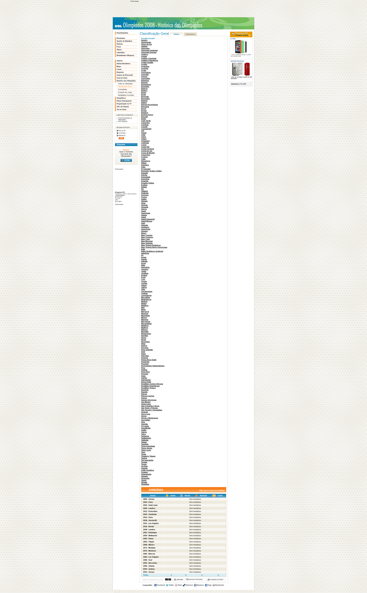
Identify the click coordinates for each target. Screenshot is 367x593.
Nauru (143, 338)
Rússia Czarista (147, 396)
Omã (143, 352)
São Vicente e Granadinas (151, 410)
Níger (143, 344)
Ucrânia (144, 466)
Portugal (144, 374)
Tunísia (144, 458)
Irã (142, 255)
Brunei (144, 111)
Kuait (143, 277)
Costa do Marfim (148, 153)
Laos (143, 279)
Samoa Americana (148, 400)
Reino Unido (146, 382)
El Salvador (146, 169)
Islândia (144, 261)
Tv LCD (243, 84)
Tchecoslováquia (148, 446)
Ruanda (144, 392)
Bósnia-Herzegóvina (149, 105)
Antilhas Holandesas (149, 61)
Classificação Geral (125, 86)
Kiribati (144, 275)
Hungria (144, 231)
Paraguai (145, 364)
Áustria (144, 77)
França (144, 197)
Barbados (145, 87)
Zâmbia (144, 482)
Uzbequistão (146, 474)
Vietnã (143, 480)
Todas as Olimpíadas (125, 84)
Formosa (145, 195)
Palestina (145, 356)
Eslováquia (145, 177)
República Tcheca (148, 388)
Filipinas (144, 191)
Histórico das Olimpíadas (179, 25)
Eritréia (144, 175)
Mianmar (144, 320)
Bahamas (145, 81)
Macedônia (145, 298)
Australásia (146, 73)
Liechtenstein (146, 292)
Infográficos (121, 98)
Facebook (161, 585)
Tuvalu (144, 464)
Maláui (144, 304)
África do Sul (146, 44)
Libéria (144, 288)
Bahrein (144, 83)
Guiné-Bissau (146, 221)
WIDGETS (122, 135)
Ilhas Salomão (147, 243)
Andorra (144, 55)
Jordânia (144, 273)
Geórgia (144, 205)
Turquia (144, 462)
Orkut (179, 585)
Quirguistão (146, 380)
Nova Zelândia (147, 350)
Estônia (144, 185)
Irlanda (144, 259)
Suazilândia (146, 428)
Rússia (144, 394)
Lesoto (144, 282)
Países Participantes (124, 101)
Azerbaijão (145, 79)
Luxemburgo (146, 296)
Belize (143, 93)
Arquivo (120, 61)
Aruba (143, 71)
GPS (116, 200)
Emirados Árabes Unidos (151, 171)
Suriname (145, 436)
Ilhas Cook (145, 239)
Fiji (142, 189)
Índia (143, 249)
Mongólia (145, 332)
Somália (144, 424)
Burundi (144, 117)
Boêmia (144, 101)
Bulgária (144, 113)
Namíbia (144, 336)
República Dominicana (150, 386)
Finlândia (145, 193)
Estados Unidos (147, 183)
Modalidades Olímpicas (125, 55)
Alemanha (145, 48)
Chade (144, 133)
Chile (143, 135)
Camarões (145, 123)
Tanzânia (144, 444)
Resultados (121, 38)
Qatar (143, 376)
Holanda (144, 225)
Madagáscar (146, 300)
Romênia (145, 390)
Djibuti (143, 163)
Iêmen (143, 233)
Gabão (144, 199)
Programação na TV (124, 104)
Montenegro (146, 334)
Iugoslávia (145, 267)
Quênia (144, 378)
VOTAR (127, 160)
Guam (143, 211)
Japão (143, 271)
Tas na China (121, 109)
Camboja (145, 125)
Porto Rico (145, 372)
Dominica (145, 165)
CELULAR (122, 130)
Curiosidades (122, 89)
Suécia (144, 432)
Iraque (143, 257)
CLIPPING (122, 133)
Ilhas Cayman (146, 235)
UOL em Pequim (123, 106)
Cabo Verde (146, 121)
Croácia (144, 157)
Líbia (143, 290)
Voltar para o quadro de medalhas (212, 490)
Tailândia (144, 440)
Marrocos (145, 312)
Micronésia (145, 322)
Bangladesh (146, 85)
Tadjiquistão (146, 438)
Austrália (145, 75)
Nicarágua (145, 342)
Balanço (126, 150)
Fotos (119, 47)
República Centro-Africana (152, 384)
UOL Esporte (122, 121)
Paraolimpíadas (122, 33)
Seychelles (145, 420)
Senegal (144, 412)
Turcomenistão (147, 460)
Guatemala (145, 213)
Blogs (119, 66)
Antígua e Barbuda (148, 59)
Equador (144, 173)
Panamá (144, 358)
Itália (143, 265)
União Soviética (147, 470)
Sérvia (144, 416)
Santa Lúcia (146, 404)
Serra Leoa (145, 414)
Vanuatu (144, 476)
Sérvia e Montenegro (149, 418)
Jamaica (144, 269)
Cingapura (145, 141)
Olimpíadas (190, 34)
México (144, 318)
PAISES (144, 40)
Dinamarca (145, 161)
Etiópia (144, 187)
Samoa (144, 398)
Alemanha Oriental (148, 53)
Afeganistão (146, 42)
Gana (143, 203)
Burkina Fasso (147, 115)
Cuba (143, 159)
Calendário (121, 52)
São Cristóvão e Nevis (150, 406)
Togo (143, 452)
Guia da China (122, 78)
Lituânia (144, 294)
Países (176, 34)
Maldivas (145, 306)
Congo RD (145, 147)
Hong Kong (145, 229)
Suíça (143, 434)
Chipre (144, 139)
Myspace (200, 585)
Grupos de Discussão (125, 75)
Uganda (144, 468)
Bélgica (144, 91)
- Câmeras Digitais (120, 195)
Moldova (144, 328)
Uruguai (144, 472)
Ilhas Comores (147, 237)
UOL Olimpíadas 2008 (134, 25)
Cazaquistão (146, 129)
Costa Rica (145, 155)
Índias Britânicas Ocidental (152, 251)
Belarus (144, 89)
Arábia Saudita (147, 63)
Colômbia (145, 143)
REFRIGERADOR (237, 61)
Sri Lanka (145, 426)
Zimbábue (145, 484)
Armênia (144, 69)
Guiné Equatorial (148, 219)
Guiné (143, 217)
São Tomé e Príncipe (149, 408)
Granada (144, 207)
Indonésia (145, 253)
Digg (209, 585)
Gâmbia (144, 201)
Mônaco (144, 330)
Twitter (171, 585)
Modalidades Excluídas (126, 95)
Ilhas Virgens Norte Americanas (154, 247)
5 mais (119, 69)
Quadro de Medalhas (124, 41)
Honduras (145, 227)
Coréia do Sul (146, 151)
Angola (144, 57)
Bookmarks (219, 585)
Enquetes (120, 72)
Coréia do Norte (147, 149)
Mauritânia (145, 316)
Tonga (143, 454)
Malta (143, 310)
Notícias (120, 44)
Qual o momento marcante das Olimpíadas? (126, 154)
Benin (143, 95)
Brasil (143, 109)
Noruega (144, 348)
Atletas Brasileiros (123, 63)
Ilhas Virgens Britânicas (151, 245)
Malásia (144, 302)
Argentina (145, 67)
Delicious (189, 585)
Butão (143, 119)
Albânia (144, 46)
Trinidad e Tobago (148, 456)
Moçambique (146, 324)
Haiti (143, 223)
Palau (143, 354)
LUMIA (233, 39)
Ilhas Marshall (147, 241)
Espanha (144, 181)
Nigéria (144, 346)
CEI (142, 131)
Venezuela (145, 478)
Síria (143, 422)
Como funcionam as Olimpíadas (125, 119)
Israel (143, 263)
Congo (144, 145)
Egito (143, 167)
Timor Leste (146, 450)
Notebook (235, 84)
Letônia (144, 284)
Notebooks (118, 197)
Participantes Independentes (153, 366)
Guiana (144, 215)
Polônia (144, 370)
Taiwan (144, 442)
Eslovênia (145, 179)
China (143, 137)
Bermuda (145, 97)
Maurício (144, 314)
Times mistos (146, 448)
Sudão (143, 430)
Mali (143, 308)
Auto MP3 (118, 201)
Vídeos (119, 50)
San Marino (145, 402)
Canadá (144, 127)
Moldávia (145, 326)
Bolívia (144, 103)
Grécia (144, 209)
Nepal (143, 340)
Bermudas (145, 99)
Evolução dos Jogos (125, 92)
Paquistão (145, 362)
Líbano (144, 286)
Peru (143, 368)
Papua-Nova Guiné (148, 360)
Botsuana (145, 107)
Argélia (144, 65)
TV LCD (117, 198)
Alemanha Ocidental (149, 51)
